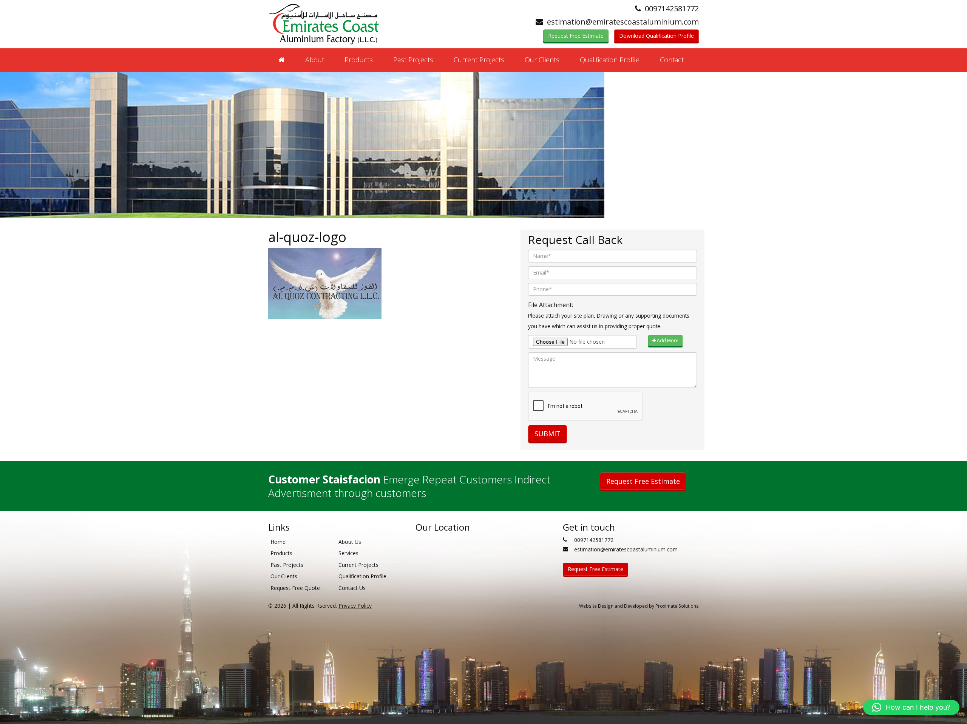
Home (278, 541)
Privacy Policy (355, 605)
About (314, 59)
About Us (349, 541)
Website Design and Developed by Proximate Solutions (639, 606)
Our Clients (542, 59)
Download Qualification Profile (656, 35)
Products (358, 59)
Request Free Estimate (576, 35)
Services (348, 553)
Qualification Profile (610, 59)
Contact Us (352, 587)
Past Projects (413, 59)
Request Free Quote (295, 587)
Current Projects (479, 59)
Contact (672, 59)
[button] (911, 707)
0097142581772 (672, 8)
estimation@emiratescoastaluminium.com (623, 22)
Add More (667, 340)
